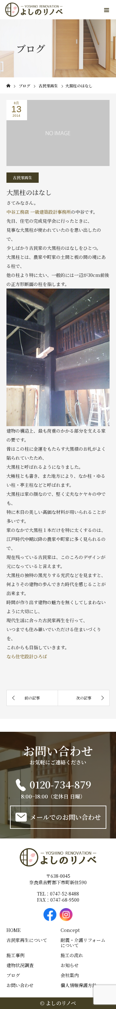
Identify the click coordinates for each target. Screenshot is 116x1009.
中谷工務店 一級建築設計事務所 (38, 212)
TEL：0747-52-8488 (58, 894)
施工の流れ (72, 955)
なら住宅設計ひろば (26, 656)
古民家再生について (26, 940)
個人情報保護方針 (79, 985)
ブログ (13, 975)
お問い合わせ (20, 985)
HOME (13, 930)
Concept (70, 930)
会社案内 (70, 975)
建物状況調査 (20, 965)
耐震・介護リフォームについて (83, 942)
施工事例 (15, 955)
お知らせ (70, 965)
